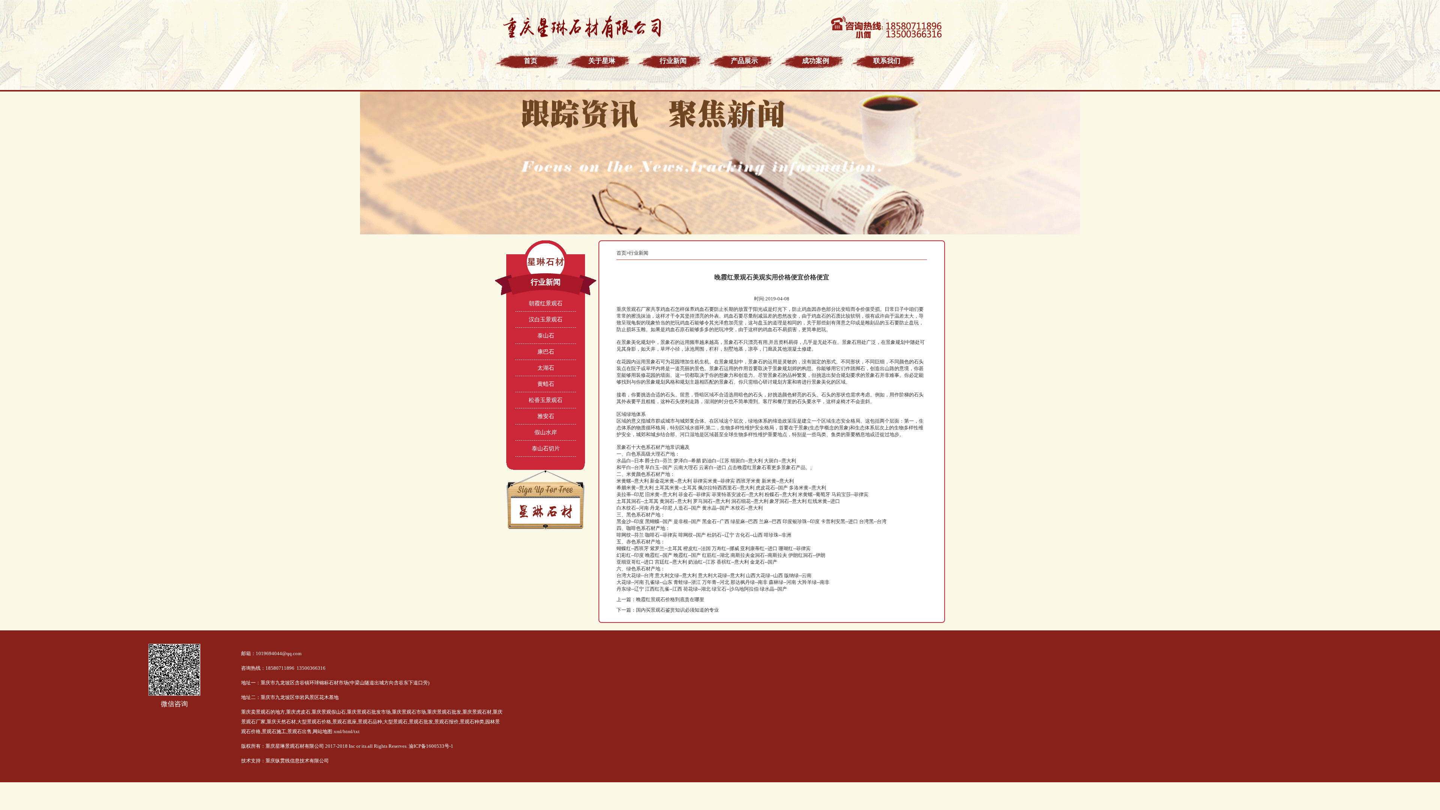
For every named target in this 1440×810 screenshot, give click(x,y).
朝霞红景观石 (545, 303)
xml (338, 731)
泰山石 (545, 336)
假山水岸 (545, 432)
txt (357, 731)
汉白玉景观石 (545, 319)
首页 (621, 253)
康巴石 (545, 352)
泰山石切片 (546, 449)
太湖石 (545, 368)
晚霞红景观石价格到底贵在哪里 (670, 599)
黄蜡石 (545, 384)
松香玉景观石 (545, 400)
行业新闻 (638, 253)
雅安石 (545, 416)
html (347, 731)
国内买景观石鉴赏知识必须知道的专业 (677, 610)
